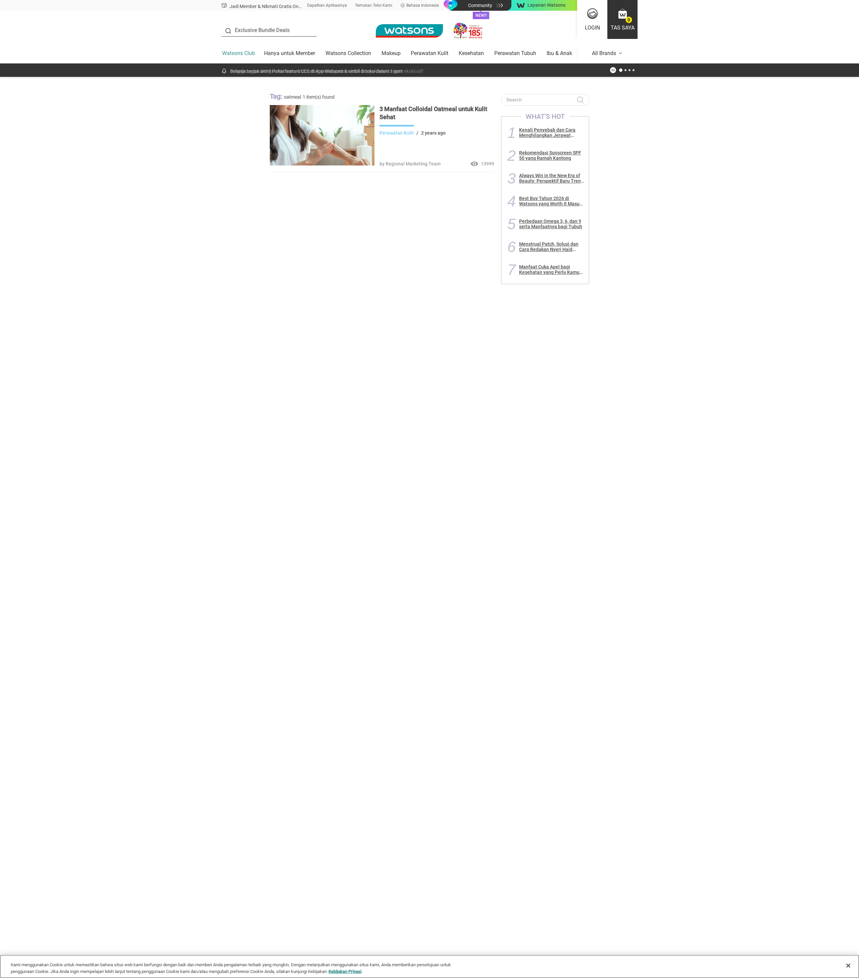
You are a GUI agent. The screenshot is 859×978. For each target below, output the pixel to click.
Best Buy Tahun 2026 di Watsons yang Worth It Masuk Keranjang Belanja (550, 201)
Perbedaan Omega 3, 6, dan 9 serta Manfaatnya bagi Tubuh (550, 223)
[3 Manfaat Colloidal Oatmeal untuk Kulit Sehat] (322, 163)
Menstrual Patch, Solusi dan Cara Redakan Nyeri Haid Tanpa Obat (548, 246)
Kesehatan (471, 53)
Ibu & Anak (559, 53)
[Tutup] (848, 965)
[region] (429, 966)
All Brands (604, 53)
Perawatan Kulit (429, 53)
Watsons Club (238, 53)
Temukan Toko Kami (373, 5)
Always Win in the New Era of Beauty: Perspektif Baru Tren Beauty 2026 (550, 178)
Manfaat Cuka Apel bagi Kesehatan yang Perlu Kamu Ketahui (549, 269)
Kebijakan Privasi (345, 971)
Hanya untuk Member (289, 53)
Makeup (391, 53)
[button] (622, 19)
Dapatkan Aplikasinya (327, 5)
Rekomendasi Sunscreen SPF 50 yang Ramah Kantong (550, 155)
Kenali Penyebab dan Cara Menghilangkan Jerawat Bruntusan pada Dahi (547, 132)
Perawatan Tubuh (515, 53)
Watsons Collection (348, 53)
